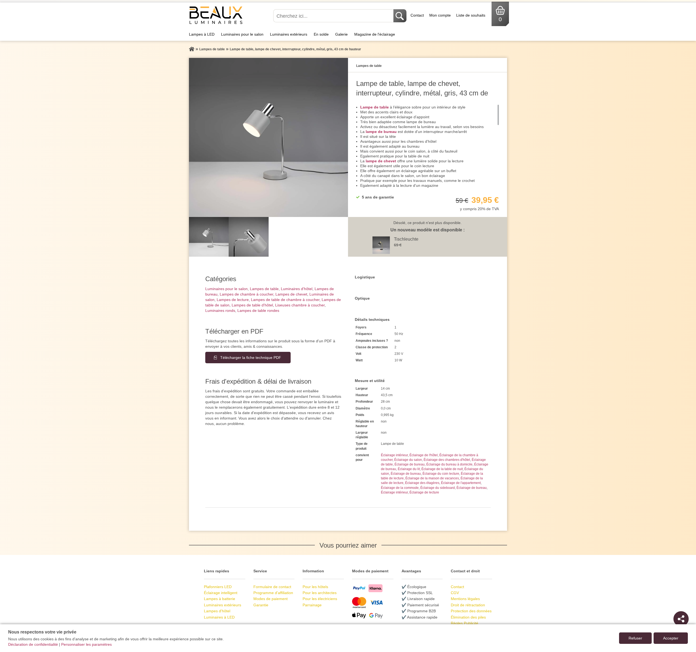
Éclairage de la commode (400, 488)
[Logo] (216, 23)
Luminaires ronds (220, 310)
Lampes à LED (202, 34)
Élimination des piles (468, 617)
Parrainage (312, 605)
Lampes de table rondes (258, 310)
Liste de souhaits (470, 15)
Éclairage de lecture (424, 492)
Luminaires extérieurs (288, 34)
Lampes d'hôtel (217, 611)
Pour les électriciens (320, 599)
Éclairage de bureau (409, 464)
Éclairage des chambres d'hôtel (447, 460)
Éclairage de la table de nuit (442, 469)
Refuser (635, 638)
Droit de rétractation (468, 605)
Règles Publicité (464, 623)
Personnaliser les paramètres (86, 644)
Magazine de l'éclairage (374, 34)
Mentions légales (465, 599)
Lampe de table (374, 107)
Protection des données (471, 611)
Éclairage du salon (408, 460)
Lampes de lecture (233, 299)
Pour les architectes (320, 593)
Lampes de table (264, 289)
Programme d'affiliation (273, 593)
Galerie (341, 34)
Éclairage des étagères (422, 483)
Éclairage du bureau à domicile (449, 464)
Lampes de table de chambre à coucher (285, 299)
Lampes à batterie (219, 599)
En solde (321, 34)
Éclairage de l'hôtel (423, 455)
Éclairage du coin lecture (440, 474)
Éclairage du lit (409, 469)
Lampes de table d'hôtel (252, 305)
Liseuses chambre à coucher (300, 305)
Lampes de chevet (291, 294)
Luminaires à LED (219, 617)
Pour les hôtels (315, 587)
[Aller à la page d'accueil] (191, 49)
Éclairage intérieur (394, 455)
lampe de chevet (381, 161)
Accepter (670, 638)
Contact (417, 15)
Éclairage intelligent (220, 593)
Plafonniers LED (218, 587)
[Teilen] (681, 619)
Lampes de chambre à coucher (246, 294)
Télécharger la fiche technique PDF (250, 357)
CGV (455, 593)
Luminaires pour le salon (242, 34)
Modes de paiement (270, 599)
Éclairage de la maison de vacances (432, 478)
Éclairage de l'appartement (461, 483)
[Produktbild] (268, 137)
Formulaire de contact (272, 587)
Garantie (260, 605)
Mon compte (440, 15)
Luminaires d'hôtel (296, 289)
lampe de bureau (381, 131)
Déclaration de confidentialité (33, 644)
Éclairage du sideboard (437, 488)
